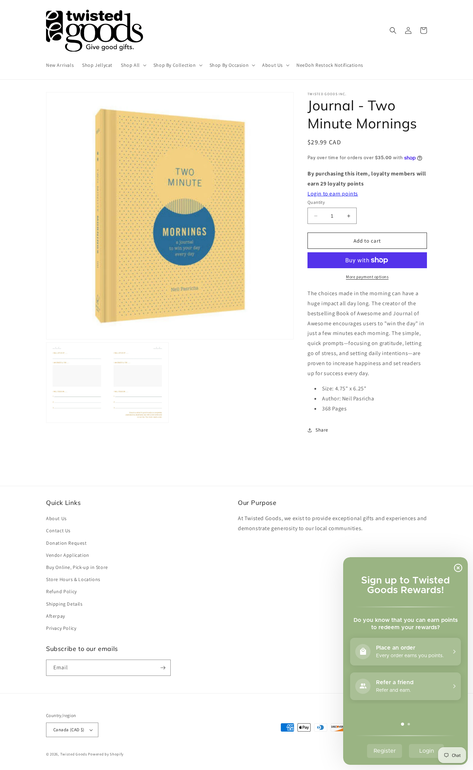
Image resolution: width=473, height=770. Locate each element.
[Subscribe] (162, 668)
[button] (133, 65)
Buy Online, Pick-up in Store (77, 567)
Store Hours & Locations (73, 579)
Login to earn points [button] (332, 193)
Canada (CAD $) (68, 730)
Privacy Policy (61, 628)
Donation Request (66, 543)
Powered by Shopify (106, 754)
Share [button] (321, 430)
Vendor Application (67, 555)
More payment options (367, 276)
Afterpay (55, 616)
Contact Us (58, 530)
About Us (56, 518)
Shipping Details (64, 604)
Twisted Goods (73, 754)
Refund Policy (61, 591)
